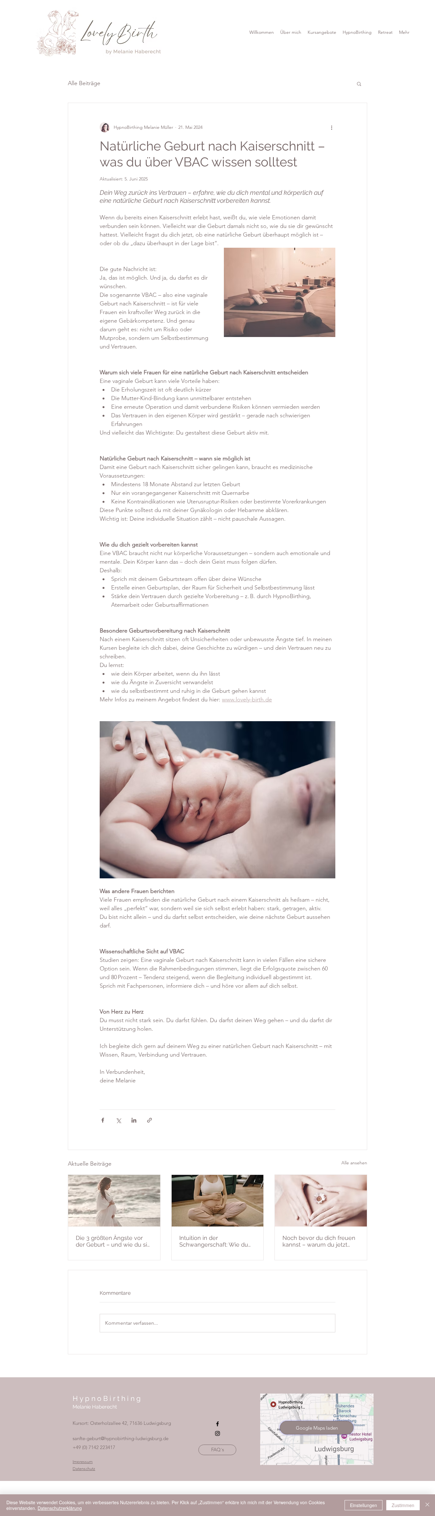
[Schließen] (427, 1505)
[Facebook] (217, 1424)
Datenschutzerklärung (60, 1508)
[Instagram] (217, 1433)
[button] (357, 32)
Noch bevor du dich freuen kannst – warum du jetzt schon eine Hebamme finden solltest (318, 1241)
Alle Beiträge (84, 83)
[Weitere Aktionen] (331, 127)
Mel (77, 1407)
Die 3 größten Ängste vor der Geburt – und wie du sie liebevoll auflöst (113, 1241)
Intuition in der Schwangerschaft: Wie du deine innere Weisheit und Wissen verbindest (214, 1241)
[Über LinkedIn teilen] (134, 1120)
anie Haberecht (99, 1407)
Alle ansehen (354, 1163)
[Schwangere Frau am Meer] (114, 1201)
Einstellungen (363, 1505)
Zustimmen (403, 1505)
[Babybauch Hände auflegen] (218, 1201)
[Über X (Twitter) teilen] (118, 1120)
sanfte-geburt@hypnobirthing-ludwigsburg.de (120, 1438)
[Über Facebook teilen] (103, 1120)
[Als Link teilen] (149, 1120)
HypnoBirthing (108, 1398)
